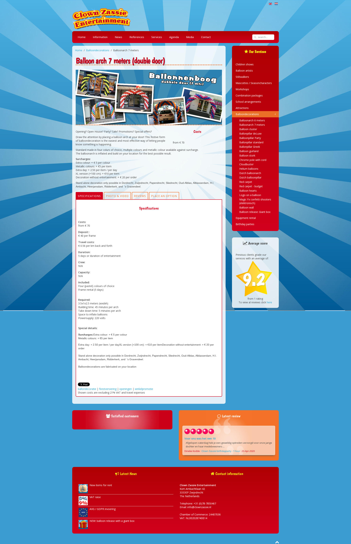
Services (156, 37)
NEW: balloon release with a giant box (112, 521)
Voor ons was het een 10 (200, 438)
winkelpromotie (144, 389)
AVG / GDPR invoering (103, 509)
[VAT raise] (83, 500)
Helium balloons (248, 168)
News (118, 37)
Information (100, 37)
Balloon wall (246, 207)
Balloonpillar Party (250, 138)
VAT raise (95, 497)
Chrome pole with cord (252, 160)
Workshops (242, 89)
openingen (125, 389)
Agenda (174, 37)
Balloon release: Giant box (254, 212)
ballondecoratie (87, 389)
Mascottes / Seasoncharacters (254, 83)
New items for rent (101, 485)
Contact (206, 37)
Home (82, 37)
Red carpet (245, 182)
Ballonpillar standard (251, 142)
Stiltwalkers (242, 77)
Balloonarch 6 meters (252, 120)
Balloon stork (247, 155)
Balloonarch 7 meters (252, 124)
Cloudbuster (246, 164)
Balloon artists (244, 70)
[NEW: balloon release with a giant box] (83, 524)
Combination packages (249, 95)
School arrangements (248, 101)
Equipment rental (246, 218)
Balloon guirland (248, 151)
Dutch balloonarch (250, 173)
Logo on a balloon (250, 195)
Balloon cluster (248, 129)
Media (190, 37)
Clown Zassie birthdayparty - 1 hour (220, 451)
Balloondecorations (97, 50)
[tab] (89, 196)
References (136, 37)
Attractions (242, 108)
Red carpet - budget (251, 186)
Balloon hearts (248, 190)
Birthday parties (245, 224)
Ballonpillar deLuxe (250, 133)
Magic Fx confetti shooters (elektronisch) (255, 201)
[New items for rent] (83, 488)
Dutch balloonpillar (250, 177)
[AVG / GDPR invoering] (83, 512)
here (269, 302)
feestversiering (107, 389)
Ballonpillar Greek (249, 146)
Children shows (245, 64)
